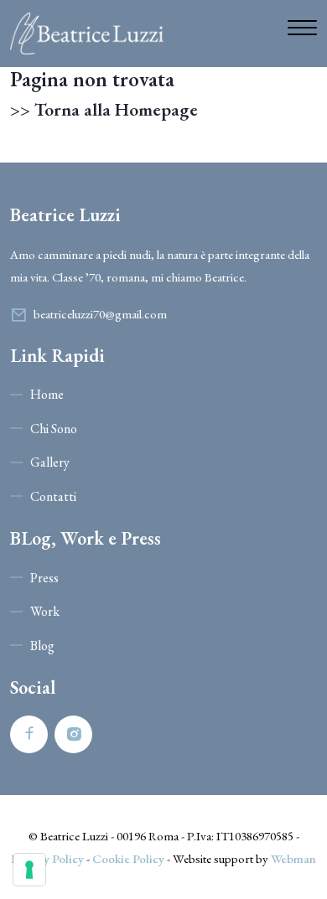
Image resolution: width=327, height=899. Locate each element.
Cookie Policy (128, 858)
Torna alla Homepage (116, 110)
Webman (293, 858)
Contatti (53, 496)
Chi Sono (53, 428)
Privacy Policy (47, 858)
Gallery (50, 462)
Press (44, 577)
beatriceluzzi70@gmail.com (100, 314)
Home (47, 394)
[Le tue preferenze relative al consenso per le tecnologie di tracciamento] (29, 870)
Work (45, 611)
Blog (42, 645)
